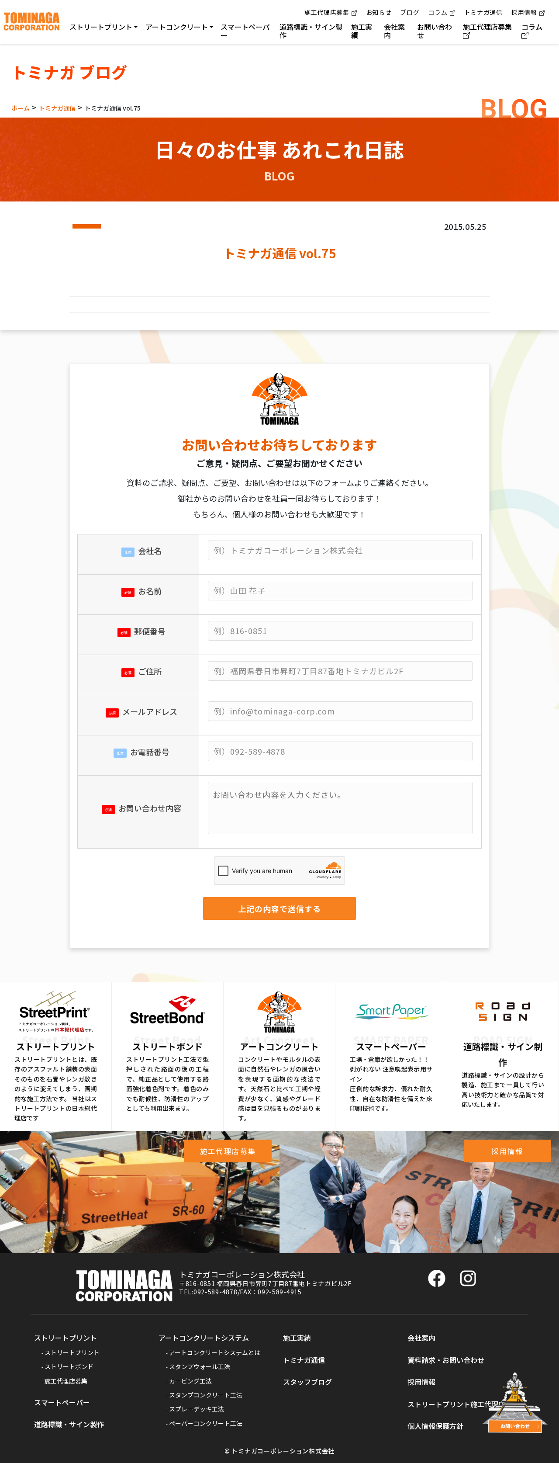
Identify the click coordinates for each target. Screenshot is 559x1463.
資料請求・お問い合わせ (445, 1360)
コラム (438, 12)
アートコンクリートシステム (204, 1337)
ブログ (409, 12)
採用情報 (524, 12)
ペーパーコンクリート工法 (205, 1423)
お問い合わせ (434, 30)
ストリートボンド (69, 1366)
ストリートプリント (65, 1337)
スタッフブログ (307, 1381)
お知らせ (379, 12)
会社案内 (394, 30)
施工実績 (361, 30)
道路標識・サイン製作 (311, 30)
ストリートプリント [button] (100, 26)
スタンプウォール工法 (199, 1366)
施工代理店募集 (326, 12)
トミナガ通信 (483, 12)
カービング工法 (190, 1380)
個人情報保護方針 (435, 1426)
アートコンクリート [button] (176, 26)
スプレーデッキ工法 (196, 1408)
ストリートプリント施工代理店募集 (463, 1404)
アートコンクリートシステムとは (214, 1352)
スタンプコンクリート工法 (205, 1394)
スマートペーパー (245, 30)
